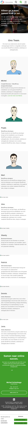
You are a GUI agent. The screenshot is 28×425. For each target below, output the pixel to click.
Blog (17, 403)
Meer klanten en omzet (22, 406)
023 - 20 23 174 (14, 387)
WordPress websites (14, 407)
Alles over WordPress (10, 403)
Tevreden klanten (8, 402)
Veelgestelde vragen (17, 402)
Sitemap (20, 403)
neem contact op (14, 392)
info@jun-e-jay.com (14, 388)
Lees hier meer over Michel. (15, 95)
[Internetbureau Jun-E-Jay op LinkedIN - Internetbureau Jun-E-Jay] (14, 399)
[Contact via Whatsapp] (20, 2)
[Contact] (15, 2)
